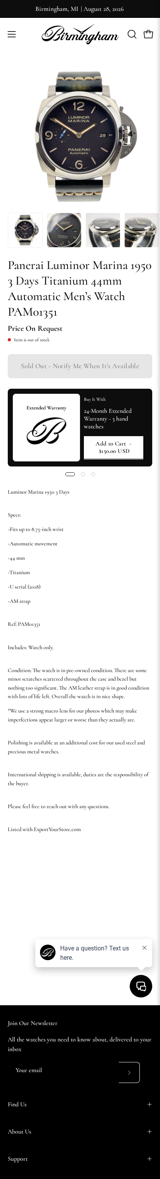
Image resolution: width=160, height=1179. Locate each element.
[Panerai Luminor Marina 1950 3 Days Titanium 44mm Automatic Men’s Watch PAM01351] (25, 230)
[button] (131, 34)
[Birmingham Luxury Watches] (80, 34)
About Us (19, 1131)
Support (18, 1159)
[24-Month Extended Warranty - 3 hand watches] (46, 427)
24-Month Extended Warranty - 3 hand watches (108, 418)
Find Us (17, 1104)
